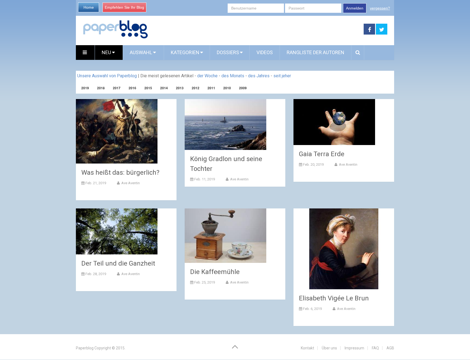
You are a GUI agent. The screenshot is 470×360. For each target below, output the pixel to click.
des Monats (232, 75)
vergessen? (380, 8)
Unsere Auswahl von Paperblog (107, 75)
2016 (132, 87)
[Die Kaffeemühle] (225, 235)
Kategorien (185, 52)
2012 (195, 87)
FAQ (375, 348)
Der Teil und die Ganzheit (118, 263)
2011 (211, 87)
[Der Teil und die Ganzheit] (116, 231)
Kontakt (307, 348)
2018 (101, 87)
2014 (164, 87)
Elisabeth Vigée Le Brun (334, 298)
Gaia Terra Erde (321, 154)
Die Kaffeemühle (215, 272)
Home (89, 7)
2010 (227, 87)
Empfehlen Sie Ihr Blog (124, 7)
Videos (264, 52)
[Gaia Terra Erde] (334, 122)
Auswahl (141, 52)
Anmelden (354, 8)
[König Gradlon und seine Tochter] (225, 124)
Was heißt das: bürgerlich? (120, 172)
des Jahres (259, 75)
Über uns (329, 348)
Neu (107, 52)
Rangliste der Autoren (315, 52)
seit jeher (282, 75)
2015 (148, 87)
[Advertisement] (256, 29)
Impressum (354, 348)
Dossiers (228, 52)
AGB (390, 348)
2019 (85, 87)
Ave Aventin (130, 183)
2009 (243, 87)
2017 (116, 87)
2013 (180, 87)
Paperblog (85, 348)
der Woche (207, 75)
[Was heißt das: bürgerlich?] (116, 131)
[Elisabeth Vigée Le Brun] (343, 248)
